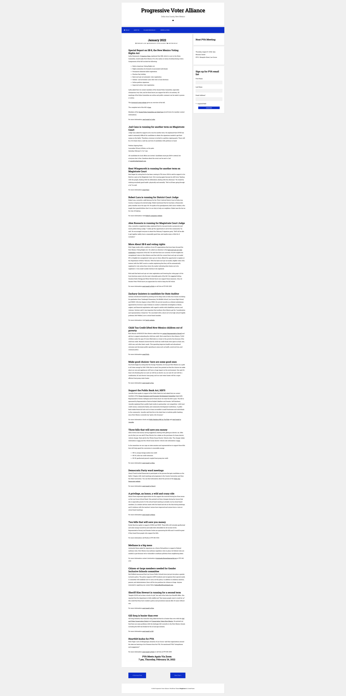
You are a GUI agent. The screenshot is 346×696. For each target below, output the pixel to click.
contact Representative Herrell (172, 333)
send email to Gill (147, 631)
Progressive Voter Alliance (173, 10)
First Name (199, 78)
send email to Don (148, 383)
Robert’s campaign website (153, 216)
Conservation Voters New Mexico (162, 621)
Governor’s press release (139, 102)
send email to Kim (148, 608)
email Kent (145, 190)
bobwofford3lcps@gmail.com (164, 585)
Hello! (127, 30)
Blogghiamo (183, 688)
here (149, 107)
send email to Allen (148, 463)
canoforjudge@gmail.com (138, 161)
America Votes (145, 56)
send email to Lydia (149, 119)
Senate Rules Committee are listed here (151, 112)
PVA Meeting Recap (149, 30)
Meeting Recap (173, 43)
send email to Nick (148, 286)
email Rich (145, 354)
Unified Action (164, 30)
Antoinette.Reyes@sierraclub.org (166, 558)
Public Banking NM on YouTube (159, 419)
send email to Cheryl (148, 486)
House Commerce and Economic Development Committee (157, 396)
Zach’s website (150, 320)
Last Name (199, 87)
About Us (136, 30)
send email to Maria (148, 515)
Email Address (201, 95)
